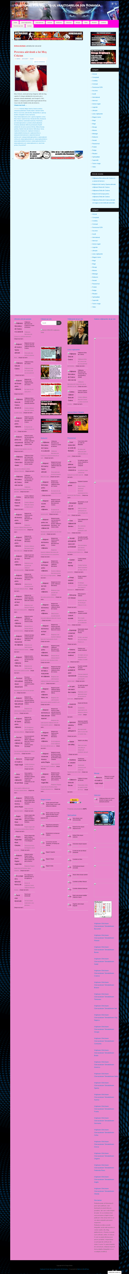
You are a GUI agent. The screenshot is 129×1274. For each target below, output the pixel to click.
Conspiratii (95, 77)
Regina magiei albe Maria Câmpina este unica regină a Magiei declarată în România (30, 819)
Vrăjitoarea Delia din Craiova (101, 190)
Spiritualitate (96, 157)
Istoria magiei (96, 104)
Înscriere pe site (18, 26)
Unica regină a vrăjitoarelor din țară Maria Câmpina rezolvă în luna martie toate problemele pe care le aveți (30, 778)
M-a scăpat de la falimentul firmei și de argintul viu (29, 876)
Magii (94, 120)
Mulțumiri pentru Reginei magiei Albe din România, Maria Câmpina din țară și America (29, 858)
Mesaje (78, 22)
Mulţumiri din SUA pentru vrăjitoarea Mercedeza (29, 556)
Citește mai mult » (49, 458)
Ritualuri (94, 22)
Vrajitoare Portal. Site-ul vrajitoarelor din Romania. (58, 5)
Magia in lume (96, 117)
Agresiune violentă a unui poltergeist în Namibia (83, 723)
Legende (95, 107)
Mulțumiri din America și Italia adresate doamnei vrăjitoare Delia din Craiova (29, 700)
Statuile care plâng (83, 740)
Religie (94, 150)
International (39, 22)
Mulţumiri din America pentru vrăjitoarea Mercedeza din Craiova (28, 517)
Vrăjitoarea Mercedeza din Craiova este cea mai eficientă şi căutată (29, 479)
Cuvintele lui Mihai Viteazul (80, 881)
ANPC (85, 809)
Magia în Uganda (50, 852)
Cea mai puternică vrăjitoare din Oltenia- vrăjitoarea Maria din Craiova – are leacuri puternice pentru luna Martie (30, 741)
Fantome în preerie (83, 481)
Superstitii (95, 160)
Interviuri (68, 22)
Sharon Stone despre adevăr (80, 874)
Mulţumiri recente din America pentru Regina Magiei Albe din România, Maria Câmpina (30, 800)
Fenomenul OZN (97, 87)
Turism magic (96, 163)
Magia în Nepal (50, 859)
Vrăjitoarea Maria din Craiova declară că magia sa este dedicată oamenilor (106, 800)
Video (86, 22)
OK (58, 323)
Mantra (79, 1269)
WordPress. (86, 1269)
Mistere (94, 130)
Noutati (94, 140)
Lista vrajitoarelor (26, 22)
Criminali (95, 84)
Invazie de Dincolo (82, 703)
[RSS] (116, 4)
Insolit (94, 94)
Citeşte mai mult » (18, 339)
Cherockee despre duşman (80, 844)
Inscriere (95, 90)
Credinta (103, 22)
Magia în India (49, 866)
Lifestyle (94, 110)
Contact (29, 26)
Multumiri (59, 22)
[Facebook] (112, 4)
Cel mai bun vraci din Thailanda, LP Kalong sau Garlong (52, 843)
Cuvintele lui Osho (77, 859)
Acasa (15, 22)
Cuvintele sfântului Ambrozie (80, 888)
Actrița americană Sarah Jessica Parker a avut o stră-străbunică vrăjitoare (53, 804)
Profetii (94, 147)
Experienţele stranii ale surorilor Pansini (83, 631)
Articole (50, 22)
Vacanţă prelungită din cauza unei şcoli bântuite (83, 538)
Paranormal (95, 143)
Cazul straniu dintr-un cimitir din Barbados (83, 442)
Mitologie (95, 133)
